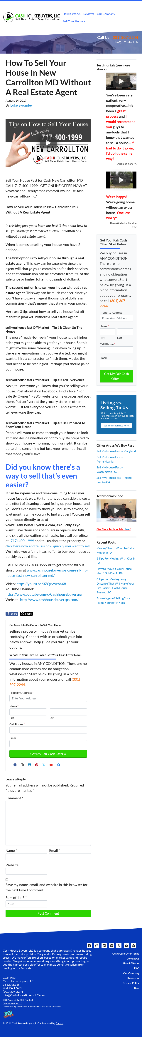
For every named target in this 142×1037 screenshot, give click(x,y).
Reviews (88, 13)
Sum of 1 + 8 (16, 897)
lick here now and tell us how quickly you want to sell (48, 546)
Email (12, 738)
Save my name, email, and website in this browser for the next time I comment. (47, 887)
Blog (136, 988)
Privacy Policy (131, 983)
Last (52, 717)
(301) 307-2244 (124, 37)
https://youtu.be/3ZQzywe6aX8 (41, 584)
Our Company (106, 13)
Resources (133, 978)
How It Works (71, 13)
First (11, 717)
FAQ (118, 42)
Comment (14, 798)
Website (12, 865)
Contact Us (131, 42)
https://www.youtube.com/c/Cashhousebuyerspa (44, 594)
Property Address (21, 692)
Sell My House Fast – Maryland (116, 451)
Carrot (59, 1023)
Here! (127, 529)
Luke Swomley (21, 105)
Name (13, 706)
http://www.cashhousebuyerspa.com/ (49, 599)
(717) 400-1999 (21, 541)
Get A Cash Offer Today (125, 953)
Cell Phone (17, 724)
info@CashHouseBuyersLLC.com (24, 995)
